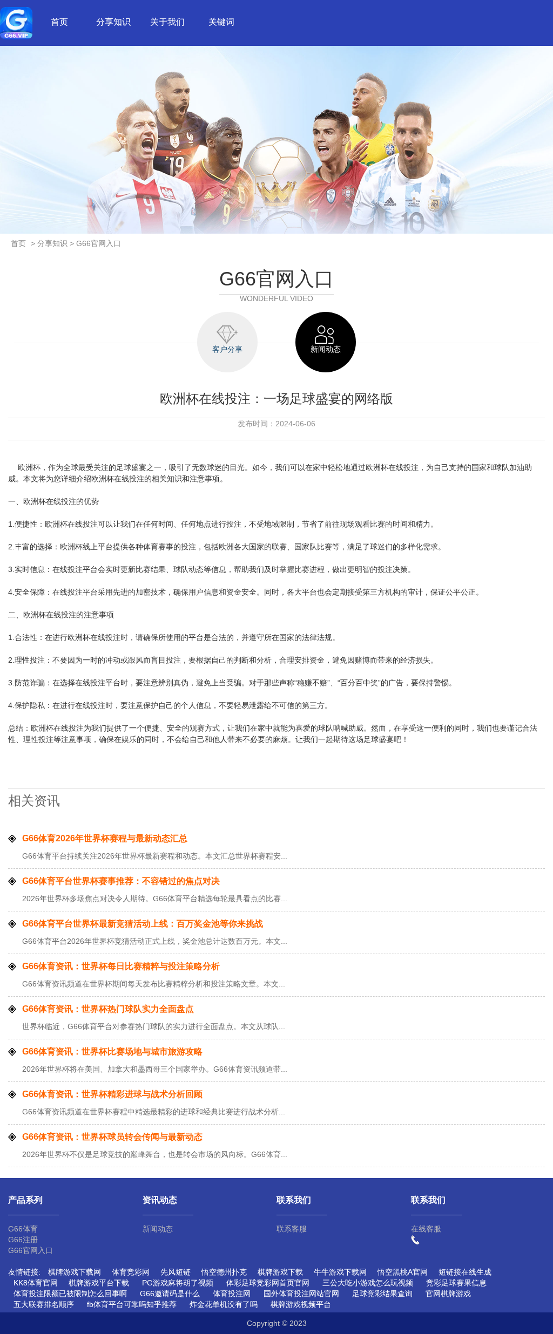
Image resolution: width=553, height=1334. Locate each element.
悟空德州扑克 (224, 1272)
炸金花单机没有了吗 (224, 1304)
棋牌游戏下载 (280, 1272)
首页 (59, 21)
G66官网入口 (30, 1250)
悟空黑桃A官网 (402, 1272)
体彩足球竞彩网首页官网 (267, 1282)
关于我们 (167, 21)
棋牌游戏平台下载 (99, 1282)
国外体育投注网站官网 (301, 1293)
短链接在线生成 (465, 1272)
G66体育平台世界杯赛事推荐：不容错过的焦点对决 (121, 881)
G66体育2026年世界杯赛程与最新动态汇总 (104, 838)
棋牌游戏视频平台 (301, 1304)
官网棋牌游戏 (448, 1293)
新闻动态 (158, 1228)
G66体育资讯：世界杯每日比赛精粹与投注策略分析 (121, 966)
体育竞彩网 (131, 1272)
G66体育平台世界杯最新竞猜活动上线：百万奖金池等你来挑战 (142, 923)
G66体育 (23, 1228)
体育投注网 (232, 1293)
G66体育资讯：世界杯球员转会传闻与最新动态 (112, 1136)
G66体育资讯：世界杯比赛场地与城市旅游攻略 (112, 1051)
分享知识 (113, 21)
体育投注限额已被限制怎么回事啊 (70, 1293)
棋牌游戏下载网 (74, 1272)
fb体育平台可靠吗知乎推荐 (132, 1304)
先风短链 (175, 1272)
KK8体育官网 (36, 1282)
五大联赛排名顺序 (44, 1304)
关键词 (221, 21)
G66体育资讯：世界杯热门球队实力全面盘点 (108, 1008)
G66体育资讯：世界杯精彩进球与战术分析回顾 (112, 1094)
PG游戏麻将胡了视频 (177, 1282)
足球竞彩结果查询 (382, 1293)
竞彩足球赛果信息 (456, 1282)
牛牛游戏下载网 (340, 1272)
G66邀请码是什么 (170, 1293)
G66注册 (23, 1239)
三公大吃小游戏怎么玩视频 (367, 1282)
